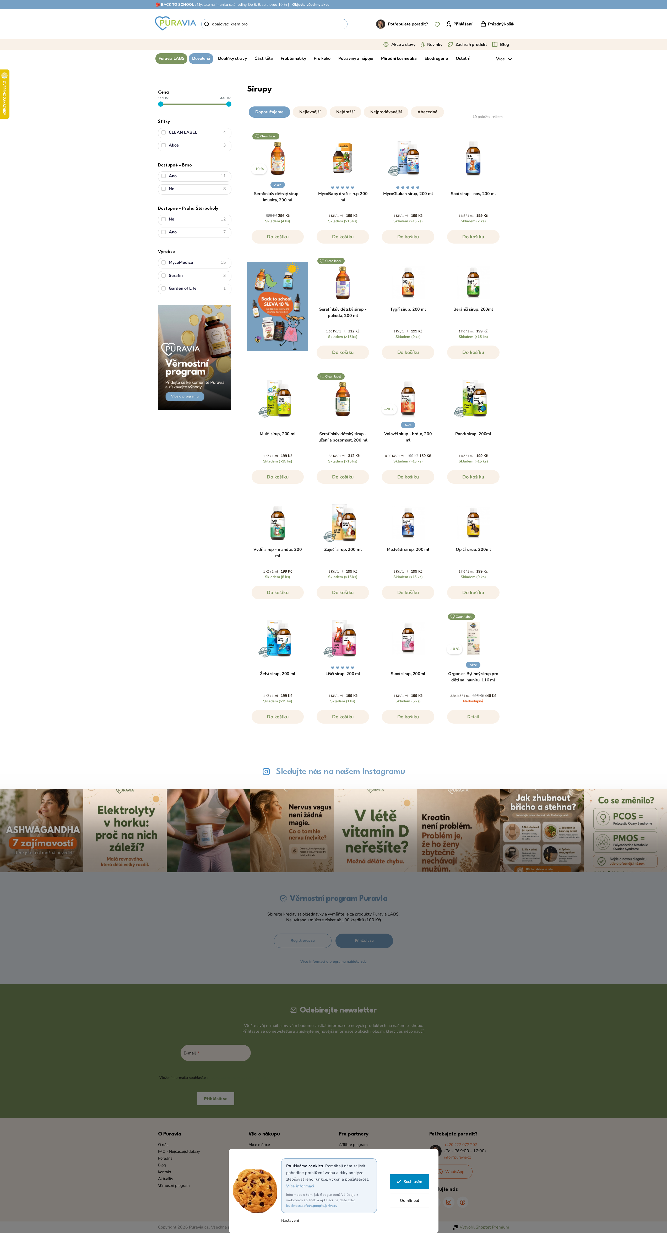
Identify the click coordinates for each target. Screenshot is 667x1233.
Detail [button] (473, 717)
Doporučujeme (269, 112)
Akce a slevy (403, 44)
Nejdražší (345, 112)
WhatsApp (455, 1171)
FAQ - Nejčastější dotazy (179, 1151)
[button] (375, 111)
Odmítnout (409, 1200)
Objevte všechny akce (310, 4)
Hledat (356, 24)
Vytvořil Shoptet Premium (484, 1227)
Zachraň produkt (471, 44)
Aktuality (165, 1178)
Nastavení (290, 1221)
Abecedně (427, 112)
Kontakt (164, 1172)
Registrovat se (302, 940)
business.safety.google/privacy (312, 1205)
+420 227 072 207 (460, 1144)
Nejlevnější (310, 112)
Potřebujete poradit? (408, 24)
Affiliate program (353, 1144)
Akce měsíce (259, 1144)
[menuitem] (171, 58)
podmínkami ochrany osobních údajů (241, 1077)
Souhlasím (413, 1181)
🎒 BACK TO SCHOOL (174, 4)
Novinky (434, 44)
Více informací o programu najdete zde (333, 961)
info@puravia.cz (457, 1157)
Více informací (300, 1186)
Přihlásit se (364, 940)
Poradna (165, 1158)
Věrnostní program (174, 1185)
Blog (504, 44)
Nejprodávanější (386, 112)
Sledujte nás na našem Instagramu (340, 772)
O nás (163, 1144)
